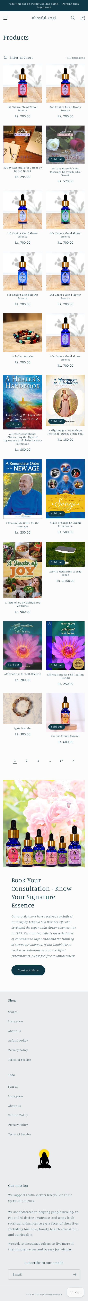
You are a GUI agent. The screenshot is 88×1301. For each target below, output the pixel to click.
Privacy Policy (18, 1050)
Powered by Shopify (53, 1294)
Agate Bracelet (23, 728)
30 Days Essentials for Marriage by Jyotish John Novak (65, 172)
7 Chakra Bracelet (22, 356)
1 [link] (15, 760)
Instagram (15, 1021)
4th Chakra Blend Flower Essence (65, 235)
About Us (14, 1031)
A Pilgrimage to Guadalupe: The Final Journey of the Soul (65, 432)
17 (61, 760)
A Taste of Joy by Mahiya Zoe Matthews (22, 604)
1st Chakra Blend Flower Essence (23, 108)
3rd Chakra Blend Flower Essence (22, 235)
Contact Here (28, 970)
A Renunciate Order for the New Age (22, 524)
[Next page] (73, 760)
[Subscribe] (75, 1274)
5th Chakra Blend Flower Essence (22, 296)
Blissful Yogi (38, 1294)
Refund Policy (18, 1040)
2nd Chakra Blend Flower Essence (65, 108)
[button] (5, 18)
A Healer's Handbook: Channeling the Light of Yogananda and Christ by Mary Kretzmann (22, 438)
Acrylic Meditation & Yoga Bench (65, 573)
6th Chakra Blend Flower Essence (65, 296)
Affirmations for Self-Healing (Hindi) (65, 676)
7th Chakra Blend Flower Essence (65, 358)
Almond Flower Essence (65, 736)
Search (13, 1012)
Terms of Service (19, 1059)
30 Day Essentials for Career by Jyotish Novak (22, 169)
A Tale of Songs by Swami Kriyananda (65, 524)
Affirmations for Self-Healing (22, 673)
